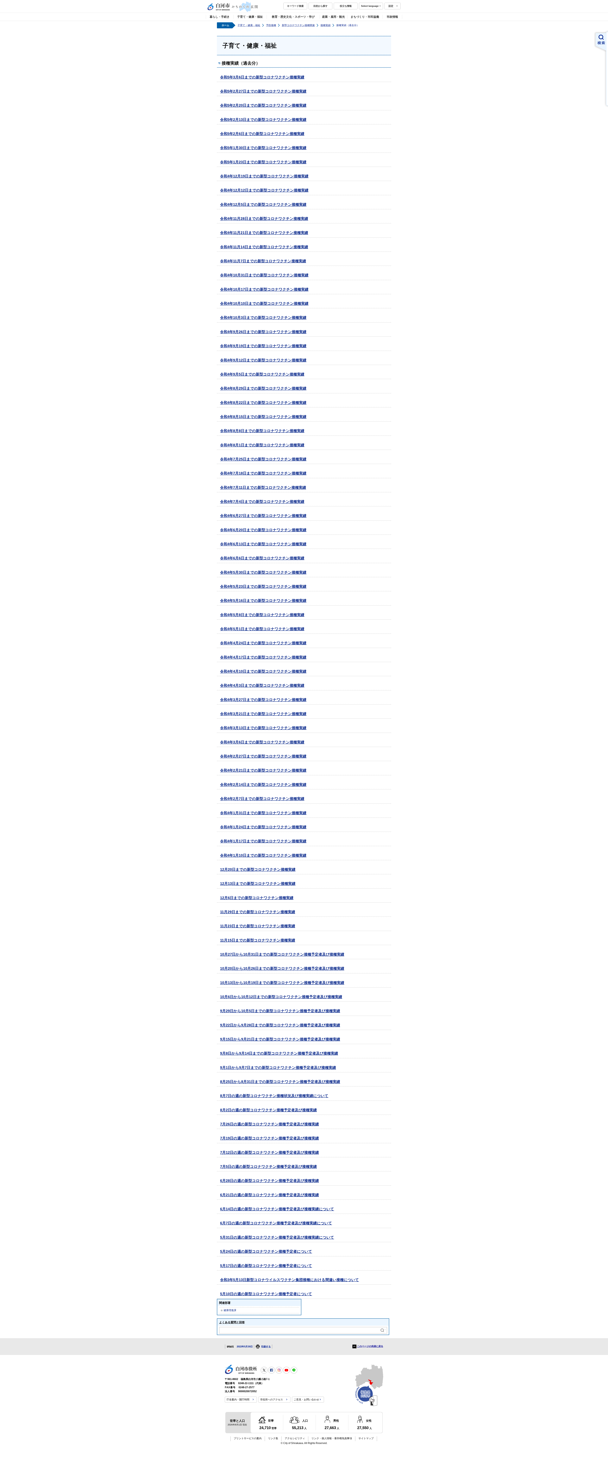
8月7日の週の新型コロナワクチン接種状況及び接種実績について (274, 1096)
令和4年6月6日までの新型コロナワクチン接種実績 (262, 558)
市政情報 (392, 16)
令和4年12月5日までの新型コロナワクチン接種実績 (263, 204)
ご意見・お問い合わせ (306, 1399)
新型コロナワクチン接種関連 (298, 25)
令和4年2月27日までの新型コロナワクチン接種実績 (263, 756)
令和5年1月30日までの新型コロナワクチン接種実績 (263, 148)
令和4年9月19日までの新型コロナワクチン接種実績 (263, 346)
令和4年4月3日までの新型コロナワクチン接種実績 (262, 685)
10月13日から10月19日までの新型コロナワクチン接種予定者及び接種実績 (282, 983)
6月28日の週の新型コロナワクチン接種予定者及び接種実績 (269, 1181)
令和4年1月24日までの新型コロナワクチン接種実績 (263, 827)
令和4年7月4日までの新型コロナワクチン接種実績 (262, 501)
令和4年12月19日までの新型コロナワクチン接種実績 (264, 176)
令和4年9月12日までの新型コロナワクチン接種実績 (263, 360)
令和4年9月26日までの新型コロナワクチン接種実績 (263, 332)
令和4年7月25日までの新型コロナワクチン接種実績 (263, 459)
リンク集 (273, 1438)
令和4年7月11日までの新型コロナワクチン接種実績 (263, 487)
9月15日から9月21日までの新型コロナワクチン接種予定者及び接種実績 (280, 1039)
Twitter (264, 1370)
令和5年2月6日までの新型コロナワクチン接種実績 (262, 134)
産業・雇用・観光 (333, 16)
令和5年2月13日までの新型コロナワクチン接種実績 (263, 120)
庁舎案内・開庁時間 (238, 1399)
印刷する (266, 1346)
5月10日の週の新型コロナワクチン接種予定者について (266, 1294)
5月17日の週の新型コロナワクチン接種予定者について (266, 1266)
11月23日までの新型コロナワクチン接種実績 (257, 926)
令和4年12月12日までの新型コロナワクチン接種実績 (264, 190)
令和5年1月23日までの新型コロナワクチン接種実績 (263, 162)
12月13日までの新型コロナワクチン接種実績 (257, 883)
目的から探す (320, 6)
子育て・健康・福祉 (250, 16)
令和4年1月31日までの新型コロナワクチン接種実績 (263, 813)
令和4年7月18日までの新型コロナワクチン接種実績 (263, 473)
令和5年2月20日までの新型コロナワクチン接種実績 (263, 105)
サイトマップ (366, 1438)
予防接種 (271, 25)
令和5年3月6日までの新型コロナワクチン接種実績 (262, 77)
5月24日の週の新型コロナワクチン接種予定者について (266, 1251)
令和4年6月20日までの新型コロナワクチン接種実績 (263, 530)
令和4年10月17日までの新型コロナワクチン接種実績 (264, 289)
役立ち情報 (346, 6)
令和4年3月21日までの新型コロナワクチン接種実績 (263, 714)
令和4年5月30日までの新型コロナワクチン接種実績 (263, 572)
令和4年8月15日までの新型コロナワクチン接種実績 (263, 417)
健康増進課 (230, 1310)
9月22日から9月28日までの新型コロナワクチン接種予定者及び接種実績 (280, 1025)
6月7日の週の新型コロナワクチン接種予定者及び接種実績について (276, 1223)
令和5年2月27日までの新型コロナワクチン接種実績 (263, 91)
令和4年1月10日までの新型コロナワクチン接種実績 (263, 855)
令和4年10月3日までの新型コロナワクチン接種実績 (263, 317)
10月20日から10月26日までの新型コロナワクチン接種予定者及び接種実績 (282, 968)
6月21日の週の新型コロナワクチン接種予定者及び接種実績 (269, 1195)
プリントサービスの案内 (248, 1438)
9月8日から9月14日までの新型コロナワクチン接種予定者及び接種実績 (279, 1053)
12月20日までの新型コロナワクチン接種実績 (257, 869)
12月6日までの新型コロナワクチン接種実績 (256, 898)
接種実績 (325, 25)
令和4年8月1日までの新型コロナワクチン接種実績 (262, 445)
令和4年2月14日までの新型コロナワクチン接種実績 (263, 784)
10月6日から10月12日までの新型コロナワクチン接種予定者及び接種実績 (281, 997)
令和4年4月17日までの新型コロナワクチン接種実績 (263, 657)
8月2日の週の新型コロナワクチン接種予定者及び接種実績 (268, 1110)
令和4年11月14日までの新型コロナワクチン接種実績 (264, 247)
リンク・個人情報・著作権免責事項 (331, 1438)
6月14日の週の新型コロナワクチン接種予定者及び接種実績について (277, 1209)
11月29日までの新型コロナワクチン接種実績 (257, 912)
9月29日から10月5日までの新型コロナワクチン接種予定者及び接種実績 (280, 1011)
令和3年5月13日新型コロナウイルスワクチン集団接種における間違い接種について (289, 1280)
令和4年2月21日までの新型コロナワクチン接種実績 (263, 770)
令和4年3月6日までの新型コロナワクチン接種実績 (262, 742)
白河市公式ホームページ (232, 7)
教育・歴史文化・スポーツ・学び (293, 16)
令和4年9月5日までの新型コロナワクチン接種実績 (262, 374)
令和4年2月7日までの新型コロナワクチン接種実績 (262, 799)
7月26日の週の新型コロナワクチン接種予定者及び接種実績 (269, 1124)
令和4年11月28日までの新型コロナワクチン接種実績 (264, 218)
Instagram (279, 1370)
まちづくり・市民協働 (365, 16)
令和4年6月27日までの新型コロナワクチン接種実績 (263, 516)
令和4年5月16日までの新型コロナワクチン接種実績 (263, 600)
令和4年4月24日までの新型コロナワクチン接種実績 (263, 643)
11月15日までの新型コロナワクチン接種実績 (257, 940)
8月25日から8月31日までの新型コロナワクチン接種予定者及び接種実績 (280, 1082)
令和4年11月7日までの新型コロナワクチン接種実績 (263, 261)
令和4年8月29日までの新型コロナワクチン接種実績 (263, 388)
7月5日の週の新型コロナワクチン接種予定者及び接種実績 (268, 1166)
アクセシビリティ (295, 1438)
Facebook (271, 1370)
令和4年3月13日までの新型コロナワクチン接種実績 (263, 728)
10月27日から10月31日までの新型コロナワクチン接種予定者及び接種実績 (282, 954)
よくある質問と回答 (232, 1322)
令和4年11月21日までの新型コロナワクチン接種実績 (264, 233)
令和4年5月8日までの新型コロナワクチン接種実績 (262, 615)
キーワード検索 (295, 6)
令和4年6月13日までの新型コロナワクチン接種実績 (263, 544)
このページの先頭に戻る (370, 1346)
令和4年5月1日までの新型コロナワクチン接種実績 (262, 629)
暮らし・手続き (220, 16)
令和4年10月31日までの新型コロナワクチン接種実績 (264, 275)
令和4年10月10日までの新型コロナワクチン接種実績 (264, 303)
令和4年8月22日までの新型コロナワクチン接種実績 (263, 403)
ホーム (225, 25)
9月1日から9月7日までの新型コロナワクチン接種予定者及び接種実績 (278, 1067)
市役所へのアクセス (271, 1399)
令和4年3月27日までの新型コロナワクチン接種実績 (263, 700)
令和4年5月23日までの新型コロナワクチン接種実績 (263, 586)
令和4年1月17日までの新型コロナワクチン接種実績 (263, 841)
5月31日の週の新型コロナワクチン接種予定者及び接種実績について (277, 1237)
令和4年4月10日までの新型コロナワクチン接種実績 (263, 671)
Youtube (286, 1370)
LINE (294, 1370)
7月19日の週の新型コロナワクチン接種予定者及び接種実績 (269, 1138)
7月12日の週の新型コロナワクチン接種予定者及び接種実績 (269, 1152)
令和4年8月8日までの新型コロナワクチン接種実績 (262, 431)
